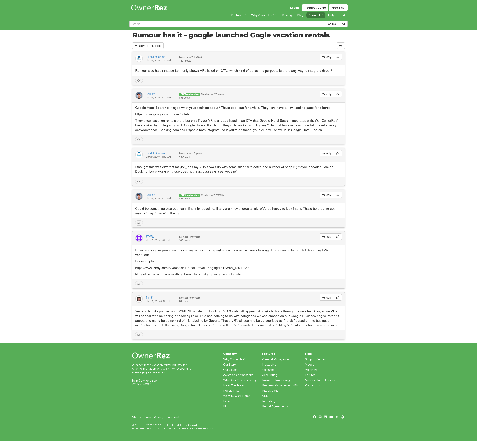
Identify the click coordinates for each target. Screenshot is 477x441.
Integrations (270, 390)
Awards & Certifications (238, 375)
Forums (310, 375)
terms (203, 428)
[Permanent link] (338, 57)
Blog (226, 406)
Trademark (173, 417)
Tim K (149, 297)
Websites (268, 369)
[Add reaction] (139, 80)
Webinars (311, 369)
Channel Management (277, 359)
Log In (294, 7)
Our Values (230, 369)
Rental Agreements (275, 406)
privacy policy (188, 428)
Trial (338, 7)
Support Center (315, 359)
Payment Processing (276, 380)
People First (231, 390)
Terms (147, 417)
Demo (315, 7)
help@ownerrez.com (145, 380)
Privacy (158, 417)
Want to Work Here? (236, 396)
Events (227, 401)
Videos (309, 364)
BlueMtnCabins (155, 57)
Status (136, 417)
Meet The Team (233, 385)
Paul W (150, 94)
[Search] (344, 15)
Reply (149, 46)
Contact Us (312, 385)
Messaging (269, 364)
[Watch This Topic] (341, 45)
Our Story (229, 364)
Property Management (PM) (281, 385)
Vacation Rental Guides (320, 380)
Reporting (268, 401)
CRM (265, 396)
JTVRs (150, 236)
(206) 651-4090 (141, 384)
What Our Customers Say (240, 380)
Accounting (269, 375)
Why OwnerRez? (234, 359)
